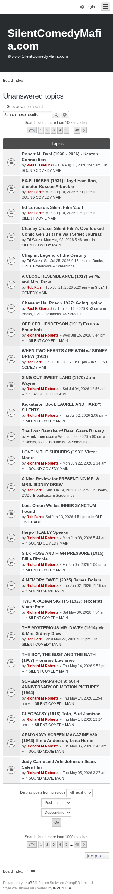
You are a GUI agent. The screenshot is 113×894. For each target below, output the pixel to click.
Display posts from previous (43, 792)
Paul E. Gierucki (40, 165)
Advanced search (65, 114)
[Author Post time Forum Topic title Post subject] (56, 802)
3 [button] (54, 130)
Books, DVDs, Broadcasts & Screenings (54, 314)
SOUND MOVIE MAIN (46, 591)
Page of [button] (32, 130)
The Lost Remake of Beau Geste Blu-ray (63, 431)
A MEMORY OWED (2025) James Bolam (61, 580)
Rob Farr (34, 192)
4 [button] (60, 130)
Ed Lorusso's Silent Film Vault (52, 207)
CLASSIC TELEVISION (47, 394)
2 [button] (47, 130)
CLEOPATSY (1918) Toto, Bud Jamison (61, 713)
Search (56, 114)
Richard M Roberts (43, 335)
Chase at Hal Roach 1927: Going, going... (64, 303)
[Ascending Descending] (56, 812)
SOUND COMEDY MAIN (42, 171)
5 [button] (66, 130)
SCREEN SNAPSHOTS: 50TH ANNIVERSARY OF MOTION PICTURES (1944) (60, 687)
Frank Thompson (40, 437)
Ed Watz (33, 240)
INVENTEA (62, 888)
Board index (13, 871)
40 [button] (77, 130)
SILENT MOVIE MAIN (39, 218)
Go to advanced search (26, 107)
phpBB (29, 883)
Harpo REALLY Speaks (45, 532)
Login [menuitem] (90, 7)
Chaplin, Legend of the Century (54, 255)
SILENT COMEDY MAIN (41, 245)
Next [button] (84, 130)
